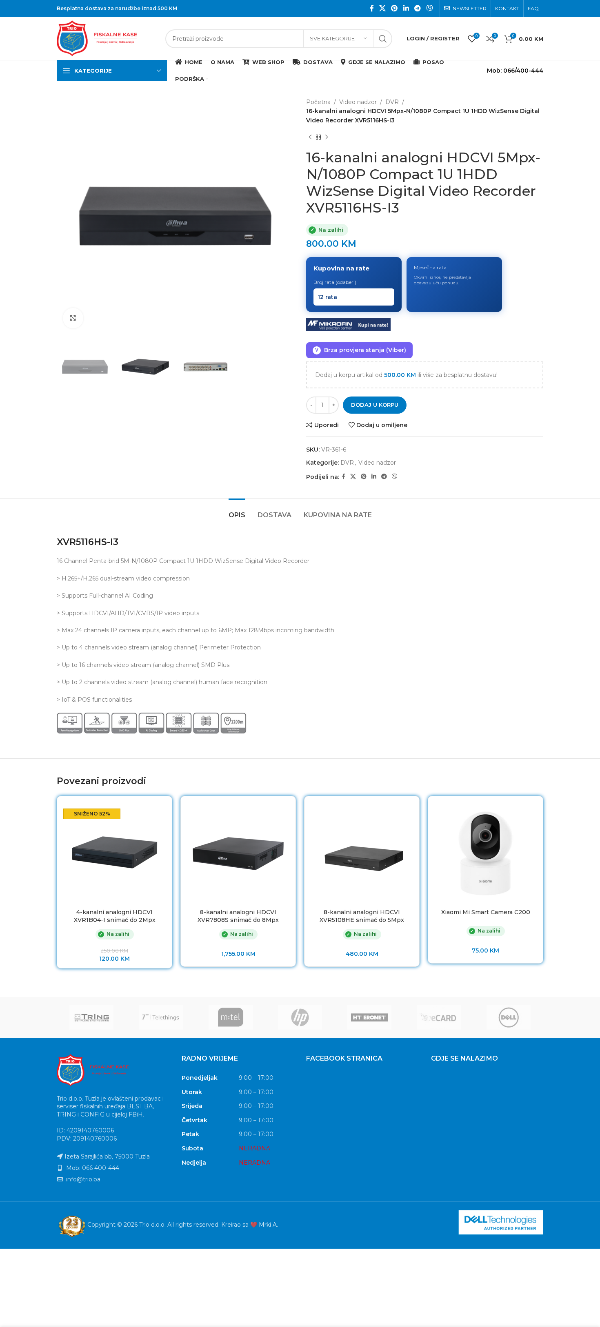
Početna (318, 102)
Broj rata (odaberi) (334, 282)
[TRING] (91, 1017)
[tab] (237, 510)
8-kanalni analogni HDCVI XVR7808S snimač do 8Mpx (238, 916)
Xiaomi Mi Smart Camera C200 (485, 912)
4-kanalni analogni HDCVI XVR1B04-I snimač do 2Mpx (115, 916)
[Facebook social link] (371, 8)
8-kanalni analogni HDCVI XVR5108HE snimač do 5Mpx (362, 916)
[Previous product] (310, 137)
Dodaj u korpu (374, 404)
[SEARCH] (382, 38)
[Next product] (326, 137)
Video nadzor (358, 102)
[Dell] (508, 1017)
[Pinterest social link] (394, 8)
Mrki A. (268, 1224)
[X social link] (382, 8)
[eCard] (438, 1017)
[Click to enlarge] (73, 318)
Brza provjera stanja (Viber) (360, 350)
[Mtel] (230, 1017)
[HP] (300, 1017)
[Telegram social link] (417, 8)
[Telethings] (161, 1017)
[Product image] (114, 853)
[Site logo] (107, 38)
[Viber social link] (430, 8)
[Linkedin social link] (405, 8)
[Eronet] (369, 1017)
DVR (392, 102)
